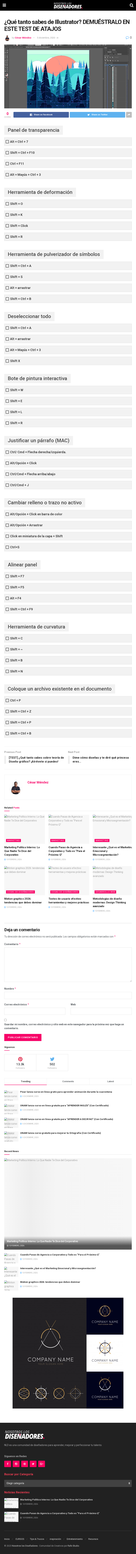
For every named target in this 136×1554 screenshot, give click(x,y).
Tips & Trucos (37, 1539)
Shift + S (16, 276)
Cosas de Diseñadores (20, 892)
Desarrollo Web (105, 892)
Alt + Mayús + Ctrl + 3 (25, 174)
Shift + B (16, 660)
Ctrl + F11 (17, 163)
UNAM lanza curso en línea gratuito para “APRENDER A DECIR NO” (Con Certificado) (66, 1119)
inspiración (55, 1539)
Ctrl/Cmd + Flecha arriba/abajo (32, 474)
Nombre (10, 988)
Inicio (7, 1539)
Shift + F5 (17, 587)
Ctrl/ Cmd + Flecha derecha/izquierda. (38, 452)
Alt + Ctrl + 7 (19, 141)
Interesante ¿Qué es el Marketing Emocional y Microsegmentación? (58, 1268)
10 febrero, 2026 (14, 859)
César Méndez (23, 37)
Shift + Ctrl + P (20, 722)
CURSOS (19, 1539)
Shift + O (16, 203)
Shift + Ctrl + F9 (21, 609)
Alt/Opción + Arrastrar (26, 525)
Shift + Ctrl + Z (20, 711)
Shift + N (16, 671)
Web (73, 1004)
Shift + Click (19, 225)
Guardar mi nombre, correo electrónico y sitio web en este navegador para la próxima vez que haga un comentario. (64, 1026)
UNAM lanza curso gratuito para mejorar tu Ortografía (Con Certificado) (60, 1133)
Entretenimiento (75, 1539)
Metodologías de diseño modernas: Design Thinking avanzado (109, 902)
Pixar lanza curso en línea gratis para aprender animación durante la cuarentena (66, 1092)
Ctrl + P (15, 700)
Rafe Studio (73, 1546)
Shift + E (16, 401)
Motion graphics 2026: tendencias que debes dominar (50, 1282)
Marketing (13, 840)
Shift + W (16, 390)
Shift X (15, 361)
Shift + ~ (16, 649)
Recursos (93, 1539)
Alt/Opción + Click (23, 463)
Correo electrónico (16, 1004)
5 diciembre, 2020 (46, 37)
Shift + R (16, 236)
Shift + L (16, 412)
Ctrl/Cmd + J (19, 485)
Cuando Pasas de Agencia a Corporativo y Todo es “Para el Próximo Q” (67, 851)
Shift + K (16, 214)
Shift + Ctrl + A (20, 265)
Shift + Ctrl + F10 (22, 152)
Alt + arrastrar (20, 287)
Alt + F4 (15, 598)
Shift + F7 (17, 576)
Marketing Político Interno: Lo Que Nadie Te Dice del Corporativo (22, 851)
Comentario (12, 944)
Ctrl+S (14, 547)
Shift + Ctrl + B (20, 298)
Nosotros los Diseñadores (25, 1546)
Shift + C (16, 638)
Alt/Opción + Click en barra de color (36, 514)
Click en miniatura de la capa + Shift (36, 536)
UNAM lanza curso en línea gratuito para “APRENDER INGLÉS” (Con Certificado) (64, 1105)
